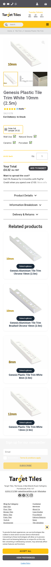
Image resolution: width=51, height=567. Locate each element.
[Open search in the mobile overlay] (13, 24)
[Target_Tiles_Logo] (11, 14)
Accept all (25, 551)
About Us (36, 509)
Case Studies (38, 512)
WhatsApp (42, 491)
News (35, 520)
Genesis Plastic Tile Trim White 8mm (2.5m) (25, 376)
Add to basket (38, 168)
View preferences (25, 558)
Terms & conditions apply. (30, 458)
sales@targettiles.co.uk (27, 491)
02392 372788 (11, 491)
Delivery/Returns (39, 517)
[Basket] (45, 4)
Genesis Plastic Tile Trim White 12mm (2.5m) (25, 428)
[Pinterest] (23, 495)
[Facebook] (19, 495)
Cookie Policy (25, 563)
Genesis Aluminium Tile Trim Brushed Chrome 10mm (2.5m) (25, 324)
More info (42, 182)
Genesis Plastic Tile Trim (34, 31)
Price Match (37, 515)
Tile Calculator (38, 523)
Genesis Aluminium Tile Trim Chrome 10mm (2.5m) (25, 272)
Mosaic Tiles (8, 512)
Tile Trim (18, 31)
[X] (27, 495)
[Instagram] (31, 495)
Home (9, 31)
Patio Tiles (7, 517)
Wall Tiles (7, 506)
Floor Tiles (7, 509)
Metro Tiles (7, 515)
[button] (47, 527)
